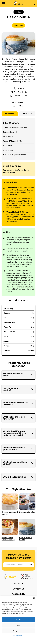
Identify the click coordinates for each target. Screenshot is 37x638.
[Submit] (31, 564)
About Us (18, 584)
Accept (18, 619)
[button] (34, 598)
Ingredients (9, 113)
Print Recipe (21, 106)
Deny (18, 625)
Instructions (27, 113)
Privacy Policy (17, 635)
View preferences (18, 631)
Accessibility (18, 594)
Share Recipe (20, 102)
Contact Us (18, 589)
